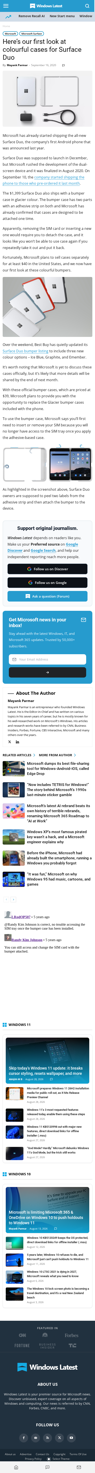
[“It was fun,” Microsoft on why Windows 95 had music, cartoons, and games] (14, 879)
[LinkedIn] (20, 742)
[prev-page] (6, 899)
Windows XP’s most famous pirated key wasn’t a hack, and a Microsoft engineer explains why (57, 837)
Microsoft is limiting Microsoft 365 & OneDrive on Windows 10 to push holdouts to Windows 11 (46, 1217)
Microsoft (10, 33)
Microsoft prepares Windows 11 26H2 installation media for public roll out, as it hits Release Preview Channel (58, 1093)
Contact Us (42, 1454)
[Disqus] (47, 964)
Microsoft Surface (31, 33)
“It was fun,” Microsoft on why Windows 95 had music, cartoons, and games (59, 879)
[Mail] (35, 1438)
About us (10, 1454)
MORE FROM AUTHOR (55, 755)
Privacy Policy (33, 1459)
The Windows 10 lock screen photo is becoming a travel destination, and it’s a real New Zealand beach (58, 1293)
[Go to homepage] (16, 1467)
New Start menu (62, 16)
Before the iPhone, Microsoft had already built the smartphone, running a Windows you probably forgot (59, 858)
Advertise (26, 1454)
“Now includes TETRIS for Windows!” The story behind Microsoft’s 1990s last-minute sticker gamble (58, 789)
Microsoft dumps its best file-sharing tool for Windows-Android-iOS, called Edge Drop (58, 768)
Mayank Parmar (17, 65)
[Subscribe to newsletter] (79, 1467)
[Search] (87, 6)
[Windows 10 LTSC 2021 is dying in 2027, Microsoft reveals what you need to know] (14, 1277)
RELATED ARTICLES (17, 755)
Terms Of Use (78, 1454)
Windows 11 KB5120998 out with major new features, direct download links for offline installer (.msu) (54, 1131)
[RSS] (47, 1438)
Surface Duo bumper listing (25, 351)
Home (6, 26)
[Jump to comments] (47, 1467)
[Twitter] (12, 742)
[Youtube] (71, 1438)
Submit (47, 672)
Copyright (59, 1454)
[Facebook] (23, 1438)
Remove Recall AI (32, 16)
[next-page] (13, 899)
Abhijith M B (15, 1079)
